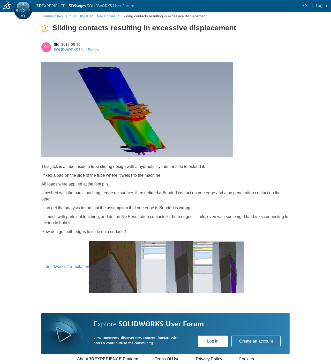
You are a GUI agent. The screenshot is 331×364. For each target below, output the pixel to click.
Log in (213, 341)
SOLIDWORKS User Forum (76, 50)
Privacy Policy (209, 359)
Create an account (256, 341)
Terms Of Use (167, 359)
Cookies (246, 359)
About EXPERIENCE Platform (107, 359)
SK (56, 44)
